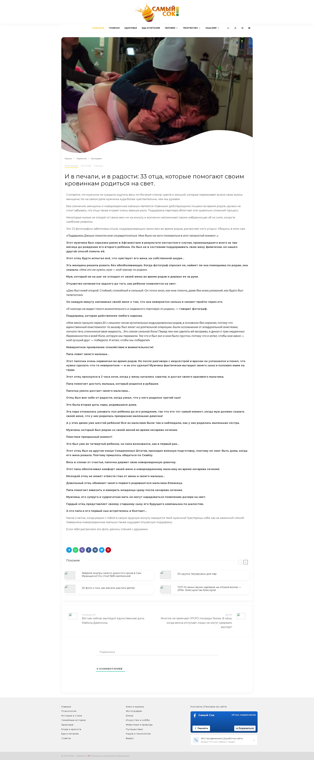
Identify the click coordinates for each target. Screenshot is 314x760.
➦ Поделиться (245, 728)
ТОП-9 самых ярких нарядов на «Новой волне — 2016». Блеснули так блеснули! (209, 589)
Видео (130, 738)
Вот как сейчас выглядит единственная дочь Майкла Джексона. (113, 618)
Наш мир (211, 28)
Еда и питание (151, 28)
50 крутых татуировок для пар (197, 573)
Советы (66, 738)
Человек (170, 28)
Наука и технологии (138, 733)
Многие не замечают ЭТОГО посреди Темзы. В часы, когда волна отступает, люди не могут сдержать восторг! (196, 621)
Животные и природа (139, 724)
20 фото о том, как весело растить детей (108, 588)
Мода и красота (71, 729)
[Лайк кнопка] (68, 538)
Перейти (203, 728)
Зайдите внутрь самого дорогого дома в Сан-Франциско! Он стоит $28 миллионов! (112, 574)
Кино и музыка (135, 706)
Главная (114, 28)
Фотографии (71, 165)
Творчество (190, 28)
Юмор (129, 715)
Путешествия (134, 729)
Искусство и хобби (138, 720)
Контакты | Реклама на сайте (209, 706)
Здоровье (130, 28)
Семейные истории (73, 720)
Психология (68, 711)
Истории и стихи (71, 715)
